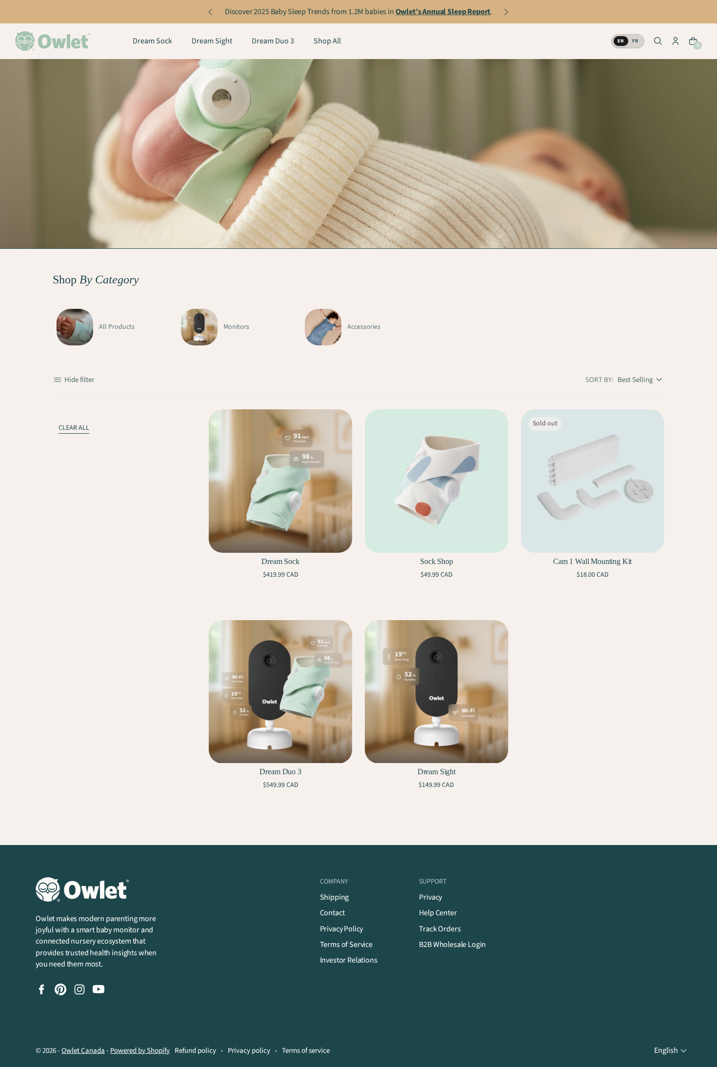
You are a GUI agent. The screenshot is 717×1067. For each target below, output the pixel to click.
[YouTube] (98, 989)
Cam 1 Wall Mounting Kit (592, 561)
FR (635, 41)
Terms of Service (346, 944)
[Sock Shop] (436, 481)
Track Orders (439, 929)
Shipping (334, 897)
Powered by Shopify (140, 1051)
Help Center (438, 912)
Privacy (430, 897)
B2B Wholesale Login (452, 944)
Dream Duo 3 (280, 771)
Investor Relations (349, 960)
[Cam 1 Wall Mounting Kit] (592, 481)
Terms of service (306, 1051)
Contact (332, 912)
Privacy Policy (341, 929)
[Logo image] (54, 41)
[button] (658, 41)
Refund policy (195, 1051)
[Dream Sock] (280, 481)
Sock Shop (436, 561)
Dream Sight (437, 771)
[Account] (675, 41)
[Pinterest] (60, 989)
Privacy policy (249, 1051)
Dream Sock (280, 561)
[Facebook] (41, 989)
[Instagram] (79, 989)
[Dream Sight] (436, 692)
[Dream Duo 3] (280, 692)
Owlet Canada (83, 1051)
